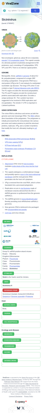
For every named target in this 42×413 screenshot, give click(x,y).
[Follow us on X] (23, 408)
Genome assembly (18, 296)
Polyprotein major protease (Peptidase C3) (20, 149)
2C (19, 145)
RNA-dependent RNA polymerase (17, 139)
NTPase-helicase (11, 145)
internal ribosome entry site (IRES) (26, 88)
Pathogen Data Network (12, 381)
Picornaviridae (14, 266)
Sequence (6, 296)
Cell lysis (8, 213)
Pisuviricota (13, 259)
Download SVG (6, 53)
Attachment (9, 164)
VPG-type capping (11, 142)
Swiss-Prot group (27, 377)
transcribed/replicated (29, 199)
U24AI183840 (22, 392)
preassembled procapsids (17, 209)
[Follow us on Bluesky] (19, 408)
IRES (33, 116)
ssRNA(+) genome (22, 76)
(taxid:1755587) (8, 23)
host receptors (28, 164)
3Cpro (7, 151)
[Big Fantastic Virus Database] (37, 242)
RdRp (32, 139)
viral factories (25, 188)
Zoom (36, 50)
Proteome (29, 296)
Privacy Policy (28, 396)
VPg (20, 142)
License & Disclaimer (15, 396)
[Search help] (4, 11)
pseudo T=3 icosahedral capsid (13, 60)
